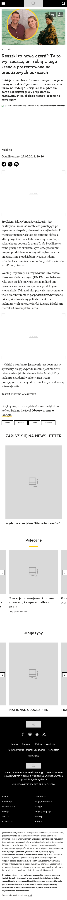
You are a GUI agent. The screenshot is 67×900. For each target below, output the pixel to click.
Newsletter (53, 749)
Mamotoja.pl (8, 806)
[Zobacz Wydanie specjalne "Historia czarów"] (33, 482)
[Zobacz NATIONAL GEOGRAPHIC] (33, 674)
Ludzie (8, 49)
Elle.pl (5, 796)
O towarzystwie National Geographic (26, 749)
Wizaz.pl (39, 816)
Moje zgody (33, 755)
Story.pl (38, 821)
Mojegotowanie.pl (43, 801)
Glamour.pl (40, 796)
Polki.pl (5, 811)
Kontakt (15, 744)
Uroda (34, 423)
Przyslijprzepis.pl (43, 811)
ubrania (21, 423)
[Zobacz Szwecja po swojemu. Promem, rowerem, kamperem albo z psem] (33, 572)
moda (7, 423)
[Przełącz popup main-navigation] (3, 3)
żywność (48, 423)
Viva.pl (5, 816)
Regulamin (27, 744)
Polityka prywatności (45, 744)
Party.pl (38, 806)
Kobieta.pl (7, 801)
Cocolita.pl (7, 821)
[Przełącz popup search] (63, 3)
